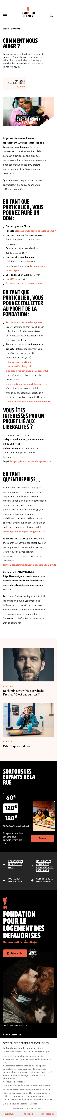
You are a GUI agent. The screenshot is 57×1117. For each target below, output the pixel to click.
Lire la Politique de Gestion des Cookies (20, 1104)
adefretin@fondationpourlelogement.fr (28, 401)
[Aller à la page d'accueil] (28, 12)
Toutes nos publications (15, 880)
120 (11, 808)
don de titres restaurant (30, 283)
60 (11, 797)
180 (11, 818)
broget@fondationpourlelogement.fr (30, 461)
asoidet (7, 531)
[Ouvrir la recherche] (51, 15)
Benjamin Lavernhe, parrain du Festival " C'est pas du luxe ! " (23, 692)
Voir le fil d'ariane (11, 29)
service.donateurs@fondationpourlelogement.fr (29, 565)
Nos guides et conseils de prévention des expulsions (45, 865)
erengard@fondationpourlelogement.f (27, 371)
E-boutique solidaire (16, 746)
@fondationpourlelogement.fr (28, 531)
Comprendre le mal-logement (44, 880)
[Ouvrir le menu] (5, 15)
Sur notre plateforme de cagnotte (24, 322)
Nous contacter (12, 1035)
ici (30, 261)
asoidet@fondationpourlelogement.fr (26, 384)
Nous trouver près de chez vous (15, 864)
